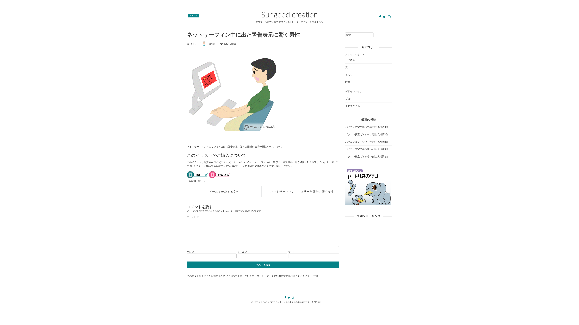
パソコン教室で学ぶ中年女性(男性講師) (366, 127)
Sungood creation (289, 14)
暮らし (193, 43)
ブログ (349, 98)
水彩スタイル (352, 106)
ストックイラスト (355, 54)
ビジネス (350, 60)
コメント (193, 216)
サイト (291, 251)
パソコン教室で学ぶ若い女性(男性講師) (366, 156)
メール (242, 251)
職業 (347, 82)
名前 (190, 251)
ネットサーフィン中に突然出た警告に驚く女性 (302, 192)
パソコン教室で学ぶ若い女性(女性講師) (366, 149)
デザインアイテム (355, 91)
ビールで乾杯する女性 (224, 192)
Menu (194, 15)
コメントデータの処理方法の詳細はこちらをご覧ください (288, 276)
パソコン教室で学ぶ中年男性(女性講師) (366, 134)
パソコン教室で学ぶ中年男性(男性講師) (366, 141)
